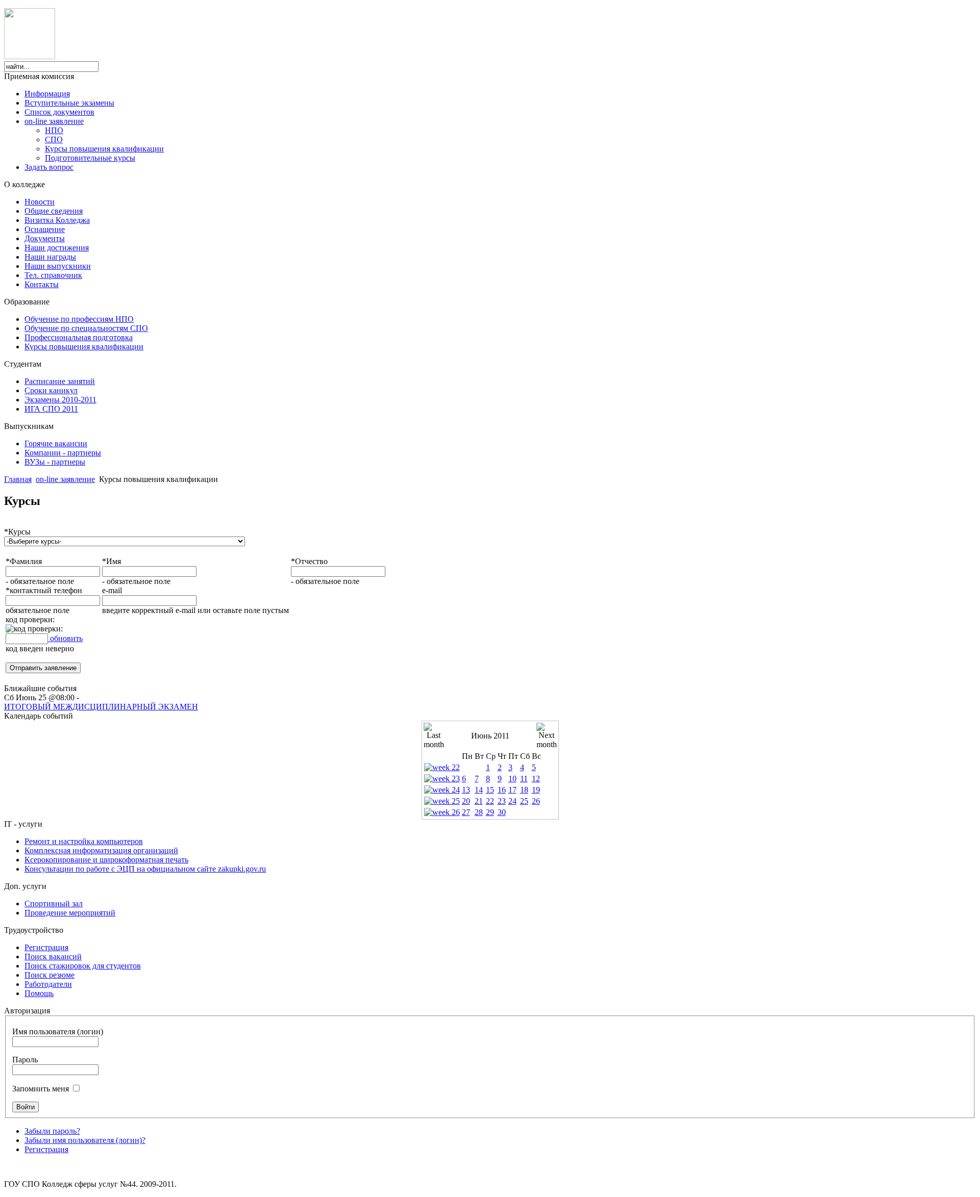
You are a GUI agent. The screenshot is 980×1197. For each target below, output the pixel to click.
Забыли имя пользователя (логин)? (84, 1140)
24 (512, 801)
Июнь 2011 (490, 735)
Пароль (25, 1059)
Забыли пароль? (52, 1131)
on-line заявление (65, 479)
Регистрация (46, 1149)
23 (502, 801)
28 (479, 812)
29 (490, 812)
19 (536, 789)
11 (524, 778)
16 (502, 789)
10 (512, 778)
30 (502, 812)
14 (479, 789)
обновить (65, 638)
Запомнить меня (40, 1088)
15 (490, 789)
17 (512, 789)
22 (490, 801)
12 (536, 778)
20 (466, 801)
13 (466, 789)
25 (524, 801)
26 (536, 801)
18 (524, 789)
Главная (18, 479)
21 (479, 801)
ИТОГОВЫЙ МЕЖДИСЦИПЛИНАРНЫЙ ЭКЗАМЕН (101, 706)
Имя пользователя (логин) (57, 1031)
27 (466, 812)
